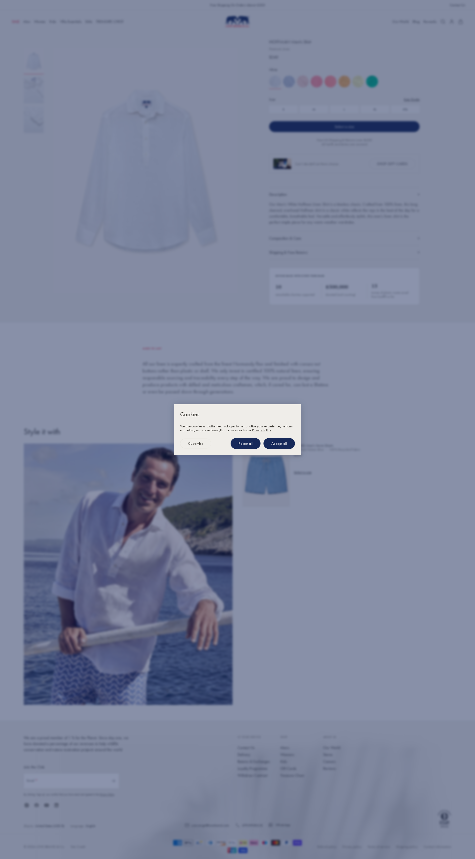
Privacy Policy (261, 430)
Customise (195, 443)
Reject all (245, 443)
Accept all (279, 443)
